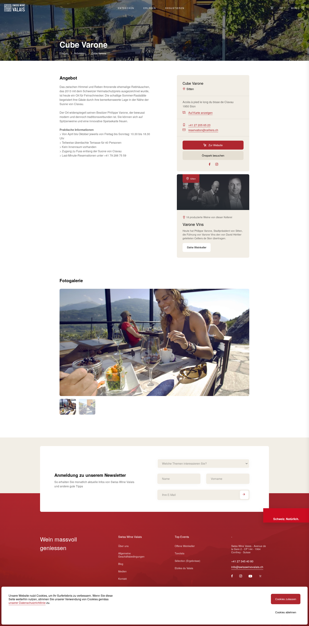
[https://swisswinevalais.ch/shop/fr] (260, 576)
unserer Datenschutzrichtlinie (27, 603)
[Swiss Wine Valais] (14, 7)
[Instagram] (240, 576)
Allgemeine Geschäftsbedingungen (131, 554)
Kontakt (122, 578)
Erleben (149, 7)
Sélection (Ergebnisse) (187, 561)
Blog (120, 564)
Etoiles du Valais (184, 568)
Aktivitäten (80, 53)
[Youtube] (250, 576)
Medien (122, 571)
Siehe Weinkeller (196, 247)
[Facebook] (232, 576)
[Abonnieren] (244, 495)
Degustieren (174, 7)
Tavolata (179, 553)
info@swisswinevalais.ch (247, 567)
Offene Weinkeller (185, 546)
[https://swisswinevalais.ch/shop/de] (272, 7)
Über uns (123, 546)
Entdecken (126, 7)
